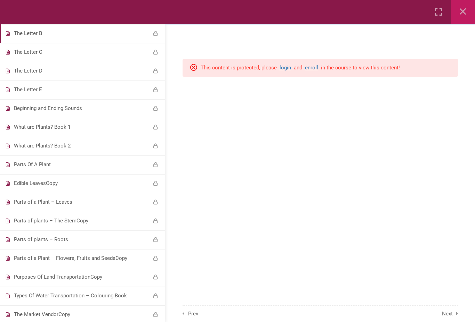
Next (447, 314)
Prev (193, 314)
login (285, 68)
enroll (311, 68)
